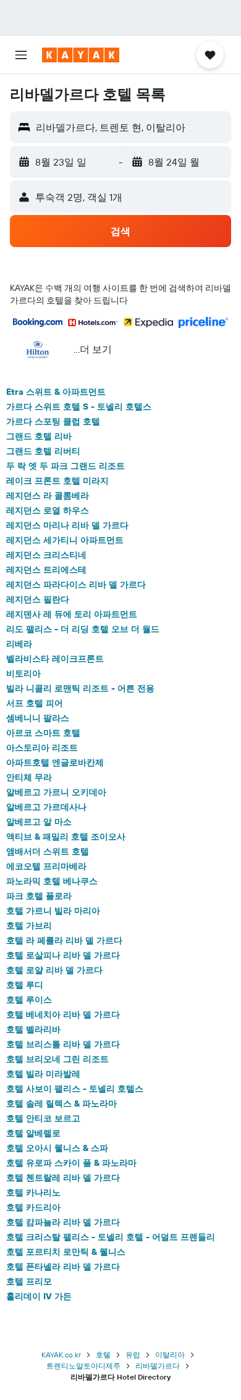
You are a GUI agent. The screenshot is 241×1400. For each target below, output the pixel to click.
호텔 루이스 (29, 999)
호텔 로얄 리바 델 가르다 (54, 970)
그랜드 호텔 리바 (39, 436)
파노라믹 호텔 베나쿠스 (52, 881)
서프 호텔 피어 (34, 703)
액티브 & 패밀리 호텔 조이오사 (65, 836)
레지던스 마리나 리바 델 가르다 (67, 525)
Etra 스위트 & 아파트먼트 (56, 391)
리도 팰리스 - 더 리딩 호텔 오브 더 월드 (82, 629)
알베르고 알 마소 (39, 821)
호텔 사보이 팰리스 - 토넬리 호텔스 (74, 1088)
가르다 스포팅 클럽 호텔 (53, 421)
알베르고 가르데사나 (46, 806)
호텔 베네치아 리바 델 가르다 (63, 1014)
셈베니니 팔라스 (37, 717)
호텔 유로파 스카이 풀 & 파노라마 (71, 1162)
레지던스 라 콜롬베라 (47, 495)
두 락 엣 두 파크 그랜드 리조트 (65, 465)
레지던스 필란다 (37, 599)
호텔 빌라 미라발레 (43, 1073)
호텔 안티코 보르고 (43, 1118)
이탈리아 (170, 1354)
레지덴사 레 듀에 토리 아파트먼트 (71, 614)
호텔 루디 (24, 984)
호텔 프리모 (29, 1281)
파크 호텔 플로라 (39, 895)
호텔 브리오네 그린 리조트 (57, 1059)
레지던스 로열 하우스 (47, 510)
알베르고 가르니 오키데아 (56, 792)
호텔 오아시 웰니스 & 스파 (57, 1147)
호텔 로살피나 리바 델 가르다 (63, 955)
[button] (21, 55)
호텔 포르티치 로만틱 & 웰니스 (65, 1251)
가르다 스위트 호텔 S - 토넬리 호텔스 (78, 406)
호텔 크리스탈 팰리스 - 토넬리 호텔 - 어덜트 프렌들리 (110, 1236)
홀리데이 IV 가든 (39, 1296)
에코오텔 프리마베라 (46, 866)
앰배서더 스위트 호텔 (47, 851)
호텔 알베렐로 (33, 1133)
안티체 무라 (29, 777)
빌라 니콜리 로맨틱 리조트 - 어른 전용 (80, 688)
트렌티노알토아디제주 (83, 1365)
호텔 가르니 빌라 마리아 (53, 910)
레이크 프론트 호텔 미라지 (57, 480)
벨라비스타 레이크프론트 (55, 658)
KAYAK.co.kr (61, 1354)
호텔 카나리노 (33, 1192)
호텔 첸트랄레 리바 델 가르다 (63, 1177)
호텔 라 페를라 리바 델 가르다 (64, 940)
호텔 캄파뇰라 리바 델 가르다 (63, 1222)
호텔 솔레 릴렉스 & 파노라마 (61, 1103)
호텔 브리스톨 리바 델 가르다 (63, 1044)
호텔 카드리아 (33, 1207)
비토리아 (23, 673)
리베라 (19, 643)
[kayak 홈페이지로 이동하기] (80, 55)
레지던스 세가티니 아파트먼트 (65, 540)
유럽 (132, 1354)
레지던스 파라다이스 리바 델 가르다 (76, 584)
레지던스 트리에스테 (46, 569)
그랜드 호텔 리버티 (43, 451)
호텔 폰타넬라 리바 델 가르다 (63, 1266)
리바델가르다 (157, 1365)
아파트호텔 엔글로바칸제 (55, 762)
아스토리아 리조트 (42, 747)
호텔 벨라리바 (33, 1029)
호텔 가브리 (29, 925)
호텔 (103, 1354)
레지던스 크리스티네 (46, 554)
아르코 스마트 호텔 (43, 732)
